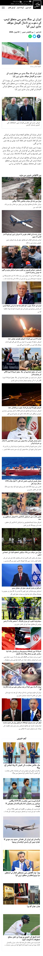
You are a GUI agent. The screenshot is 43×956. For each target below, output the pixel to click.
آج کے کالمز (11, 7)
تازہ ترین (28, 7)
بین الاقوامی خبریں (27, 32)
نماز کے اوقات (16, 1)
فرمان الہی (25, 1)
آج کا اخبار (20, 7)
